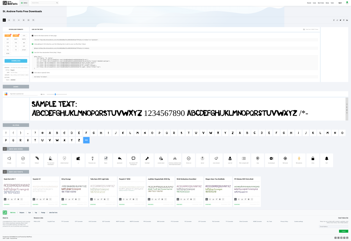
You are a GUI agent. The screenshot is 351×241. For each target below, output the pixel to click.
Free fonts (11, 3)
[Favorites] (9, 20)
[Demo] (13, 20)
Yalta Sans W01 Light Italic (99, 179)
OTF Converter (79, 221)
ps (16, 46)
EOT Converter (106, 221)
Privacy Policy (284, 221)
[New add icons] (5, 149)
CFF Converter (202, 221)
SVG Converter (92, 221)
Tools (332, 3)
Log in (340, 3)
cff (24, 46)
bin (24, 42)
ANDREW (13, 80)
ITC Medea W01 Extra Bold (243, 179)
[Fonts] (33, 20)
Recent (309, 3)
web (16, 35)
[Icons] (28, 20)
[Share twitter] (340, 20)
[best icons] (5, 172)
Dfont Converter (243, 221)
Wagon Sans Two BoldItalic (215, 179)
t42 (8, 50)
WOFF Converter (120, 221)
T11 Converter (229, 221)
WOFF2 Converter (134, 221)
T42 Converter (215, 221)
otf (8, 42)
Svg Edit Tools (51, 221)
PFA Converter (147, 221)
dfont (24, 50)
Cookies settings (298, 221)
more (86, 140)
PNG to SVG (37, 221)
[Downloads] (12, 199)
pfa (16, 42)
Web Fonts (12, 213)
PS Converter (188, 221)
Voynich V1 (37, 179)
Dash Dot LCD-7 (10, 179)
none (7, 53)
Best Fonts (321, 3)
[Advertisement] (334, 54)
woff (15, 39)
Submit (344, 231)
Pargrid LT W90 (124, 179)
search (57, 2)
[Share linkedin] (347, 20)
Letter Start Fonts (53, 213)
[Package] (23, 20)
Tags (36, 213)
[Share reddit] (337, 20)
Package (43, 213)
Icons (314, 3)
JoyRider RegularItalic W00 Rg (159, 179)
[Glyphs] (18, 20)
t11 (16, 50)
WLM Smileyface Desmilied (186, 179)
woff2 (24, 39)
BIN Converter (160, 221)
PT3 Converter (175, 221)
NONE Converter (257, 221)
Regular (13, 70)
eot (8, 39)
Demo (327, 3)
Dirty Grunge (66, 179)
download (16, 61)
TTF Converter (65, 221)
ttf (8, 35)
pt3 (8, 46)
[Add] (4, 20)
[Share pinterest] (344, 20)
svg (24, 35)
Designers (22, 213)
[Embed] (18, 199)
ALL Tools (269, 221)
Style (29, 213)
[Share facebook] (334, 20)
